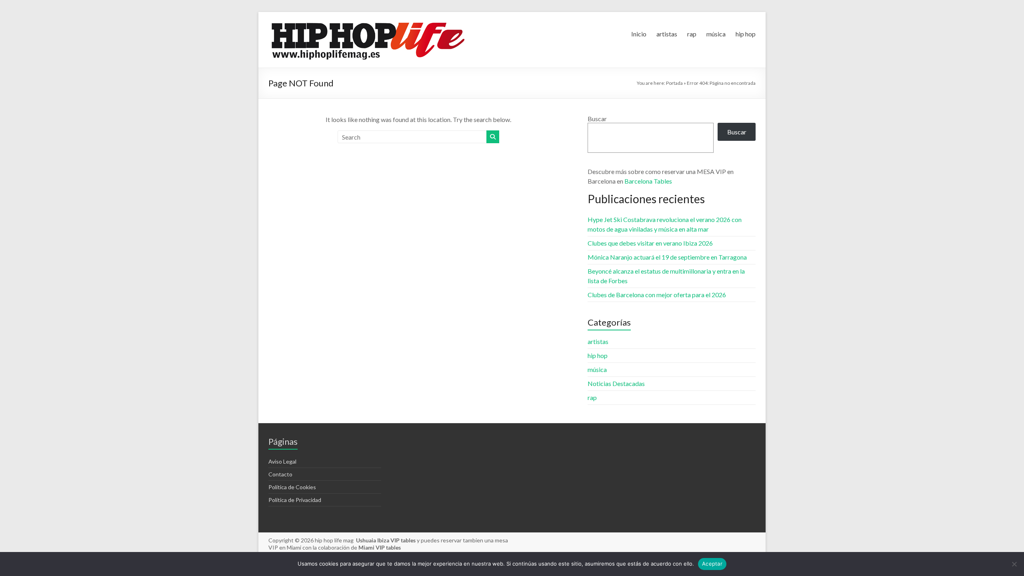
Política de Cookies (292, 487)
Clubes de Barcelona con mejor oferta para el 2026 (657, 294)
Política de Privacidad (294, 499)
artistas (666, 34)
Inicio (638, 34)
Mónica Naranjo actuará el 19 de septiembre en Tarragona (667, 257)
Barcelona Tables (648, 181)
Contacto (280, 474)
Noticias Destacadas (616, 383)
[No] (1014, 564)
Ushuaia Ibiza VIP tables (386, 540)
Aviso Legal (282, 461)
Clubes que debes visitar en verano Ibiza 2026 (650, 243)
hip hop (746, 34)
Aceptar (712, 563)
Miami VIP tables (379, 547)
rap (691, 34)
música (716, 34)
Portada (674, 83)
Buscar (597, 118)
